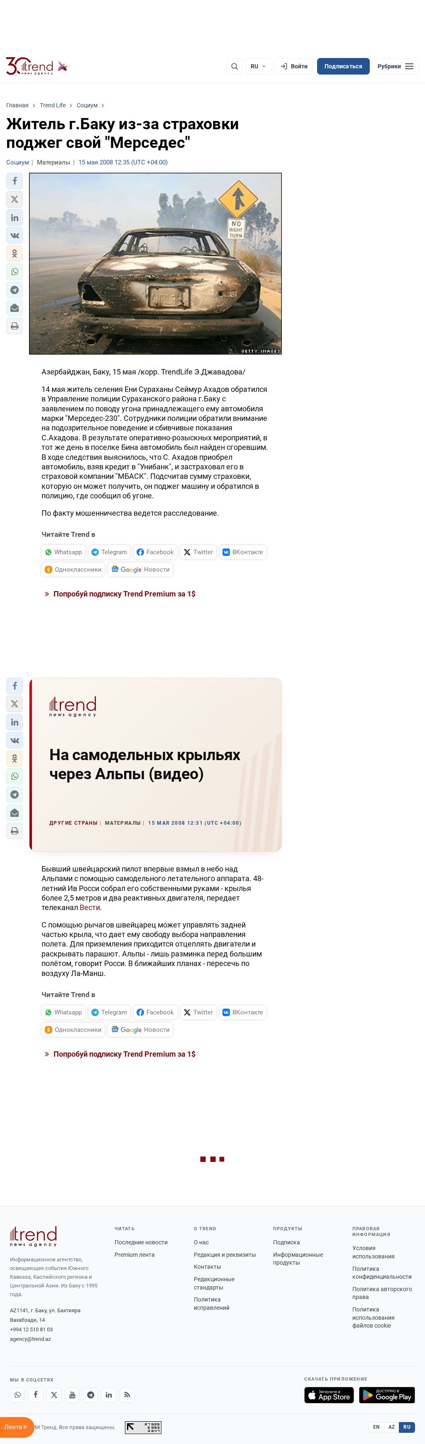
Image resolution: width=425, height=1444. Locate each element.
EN (376, 1427)
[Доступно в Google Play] (387, 1395)
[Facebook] (35, 1395)
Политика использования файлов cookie (373, 1317)
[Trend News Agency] (33, 1236)
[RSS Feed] (127, 1395)
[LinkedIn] (108, 1395)
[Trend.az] (37, 66)
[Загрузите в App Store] (329, 1395)
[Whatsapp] (17, 1395)
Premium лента (135, 1254)
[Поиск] (234, 66)
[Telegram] (90, 1395)
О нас (201, 1242)
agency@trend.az (30, 1339)
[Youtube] (72, 1395)
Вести (90, 907)
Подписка (286, 1242)
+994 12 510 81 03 (31, 1329)
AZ (391, 1427)
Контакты (207, 1266)
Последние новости (141, 1242)
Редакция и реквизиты (225, 1254)
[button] (14, 181)
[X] (53, 1395)
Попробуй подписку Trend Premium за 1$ (123, 593)
